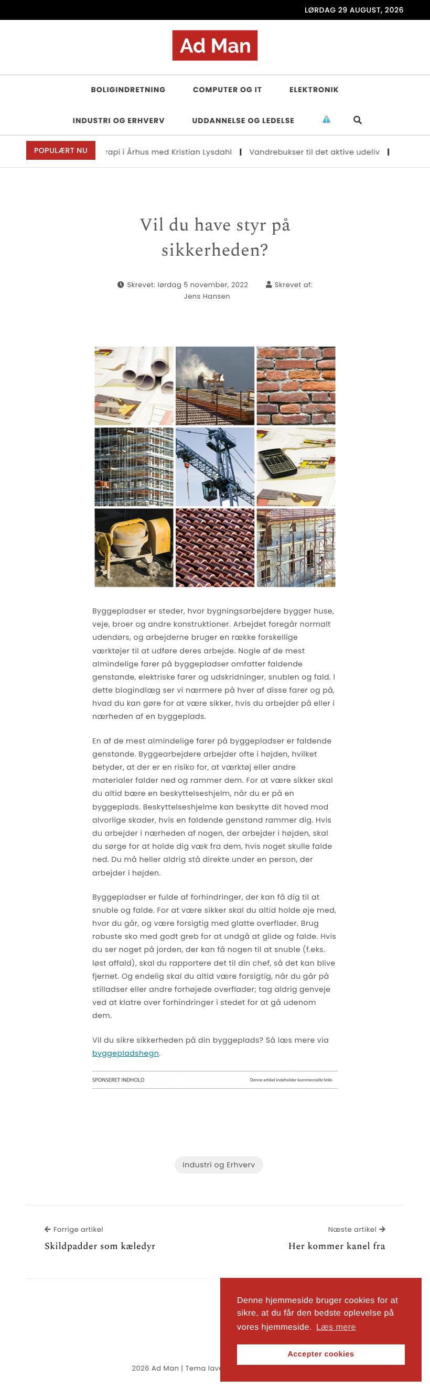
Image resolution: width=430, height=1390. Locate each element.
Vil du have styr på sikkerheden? (215, 238)
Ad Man (165, 1368)
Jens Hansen (207, 296)
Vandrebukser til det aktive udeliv (303, 152)
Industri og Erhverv (119, 120)
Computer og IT (227, 89)
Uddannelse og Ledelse (243, 120)
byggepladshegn (125, 1053)
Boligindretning (128, 89)
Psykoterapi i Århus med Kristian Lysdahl (141, 152)
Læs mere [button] (336, 1327)
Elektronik (314, 89)
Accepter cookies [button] (320, 1354)
